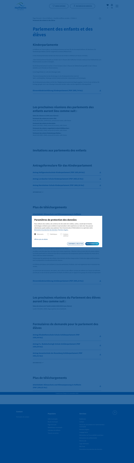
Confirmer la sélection (75, 244)
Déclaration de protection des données (45, 230)
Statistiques (53, 234)
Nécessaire (40, 234)
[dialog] (67, 231)
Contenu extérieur (65, 235)
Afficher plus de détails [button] (41, 239)
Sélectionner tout (92, 244)
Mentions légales (63, 230)
